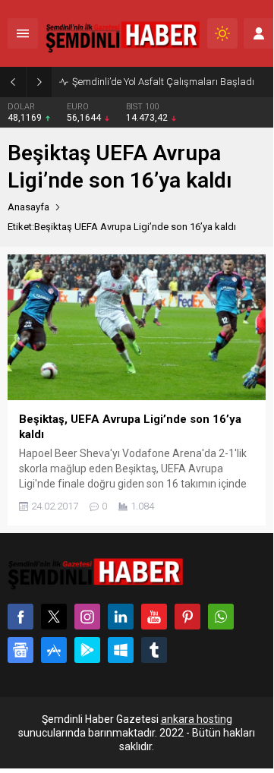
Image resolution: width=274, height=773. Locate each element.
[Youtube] (154, 616)
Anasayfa (28, 207)
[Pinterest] (187, 616)
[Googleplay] (87, 650)
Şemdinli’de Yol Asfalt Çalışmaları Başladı (163, 81)
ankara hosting (196, 719)
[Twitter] (54, 616)
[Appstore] (54, 650)
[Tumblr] (154, 650)
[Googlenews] (20, 650)
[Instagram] (87, 616)
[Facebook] (20, 616)
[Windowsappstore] (121, 650)
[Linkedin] (121, 616)
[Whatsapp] (221, 616)
